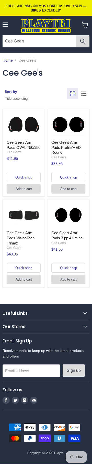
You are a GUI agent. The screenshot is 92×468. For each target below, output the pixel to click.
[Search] (82, 41)
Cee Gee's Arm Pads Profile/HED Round (66, 147)
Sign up (74, 370)
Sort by (11, 92)
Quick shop (23, 177)
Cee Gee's (14, 152)
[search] (39, 41)
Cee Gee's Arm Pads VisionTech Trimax (20, 238)
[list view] (83, 93)
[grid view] (72, 93)
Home (8, 60)
